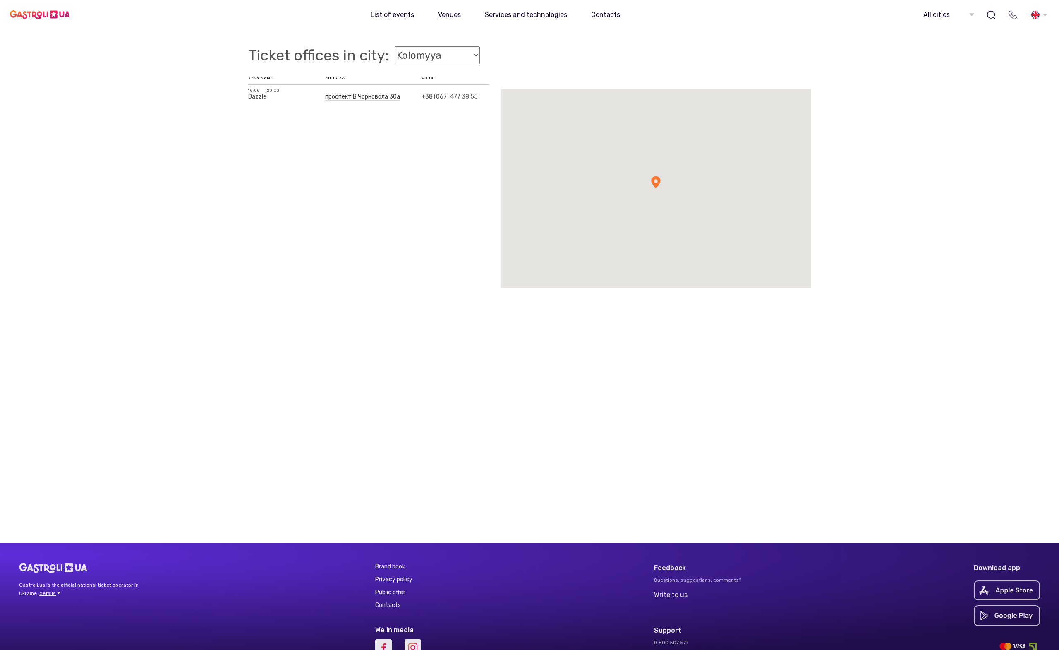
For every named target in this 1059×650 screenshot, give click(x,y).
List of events (392, 15)
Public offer (390, 592)
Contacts (605, 15)
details (47, 593)
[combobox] (948, 15)
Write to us (671, 595)
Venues (449, 15)
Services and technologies (526, 15)
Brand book (390, 566)
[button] (948, 15)
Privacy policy (393, 579)
